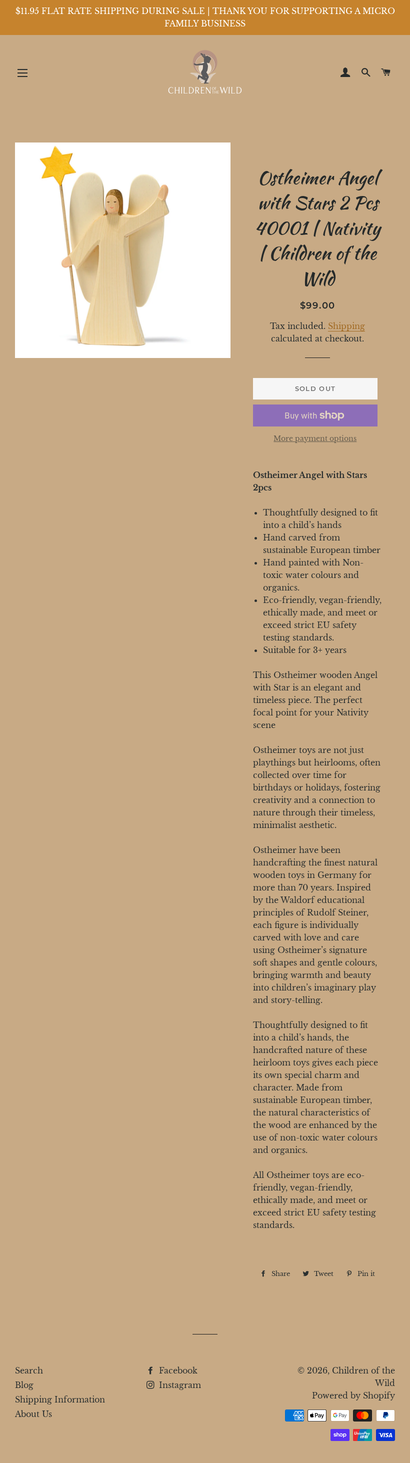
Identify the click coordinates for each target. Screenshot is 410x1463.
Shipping (346, 326)
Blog (24, 1385)
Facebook (177, 1371)
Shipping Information (60, 1399)
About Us (33, 1414)
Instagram (178, 1385)
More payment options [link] (315, 438)
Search (29, 1371)
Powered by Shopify (353, 1395)
